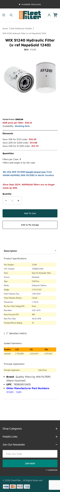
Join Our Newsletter (14, 444)
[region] (30, 110)
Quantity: (7, 193)
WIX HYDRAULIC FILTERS (21, 28)
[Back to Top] (50, 472)
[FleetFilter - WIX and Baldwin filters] (30, 14)
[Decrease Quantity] (6, 201)
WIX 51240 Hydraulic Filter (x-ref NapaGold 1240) (24, 33)
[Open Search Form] (11, 15)
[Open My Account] (49, 15)
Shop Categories (12, 428)
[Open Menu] (4, 15)
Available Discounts (31, 4)
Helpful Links (10, 436)
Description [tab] (10, 250)
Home (5, 28)
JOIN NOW (30, 463)
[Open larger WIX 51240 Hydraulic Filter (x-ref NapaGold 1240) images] (30, 78)
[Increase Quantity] (18, 201)
